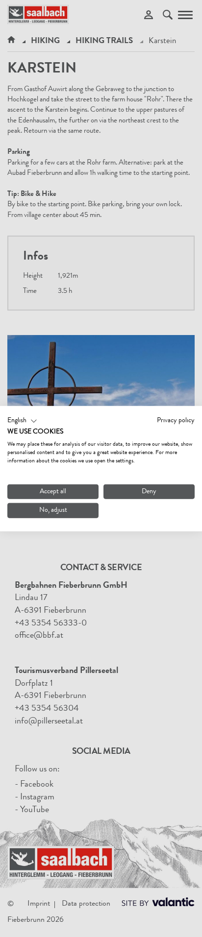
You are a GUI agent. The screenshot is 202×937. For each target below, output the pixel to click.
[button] (22, 421)
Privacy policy (176, 420)
